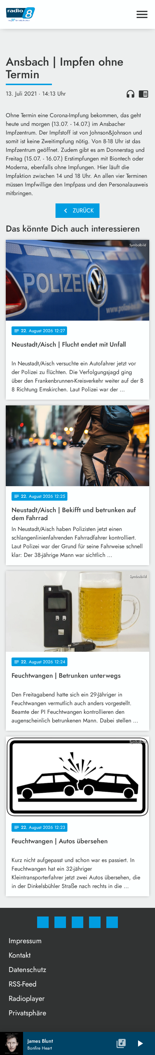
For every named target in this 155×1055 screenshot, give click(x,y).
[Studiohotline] (95, 922)
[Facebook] (43, 922)
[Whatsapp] (77, 922)
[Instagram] (60, 922)
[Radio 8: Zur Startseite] (69, 14)
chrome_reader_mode (143, 94)
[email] (112, 922)
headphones (130, 94)
